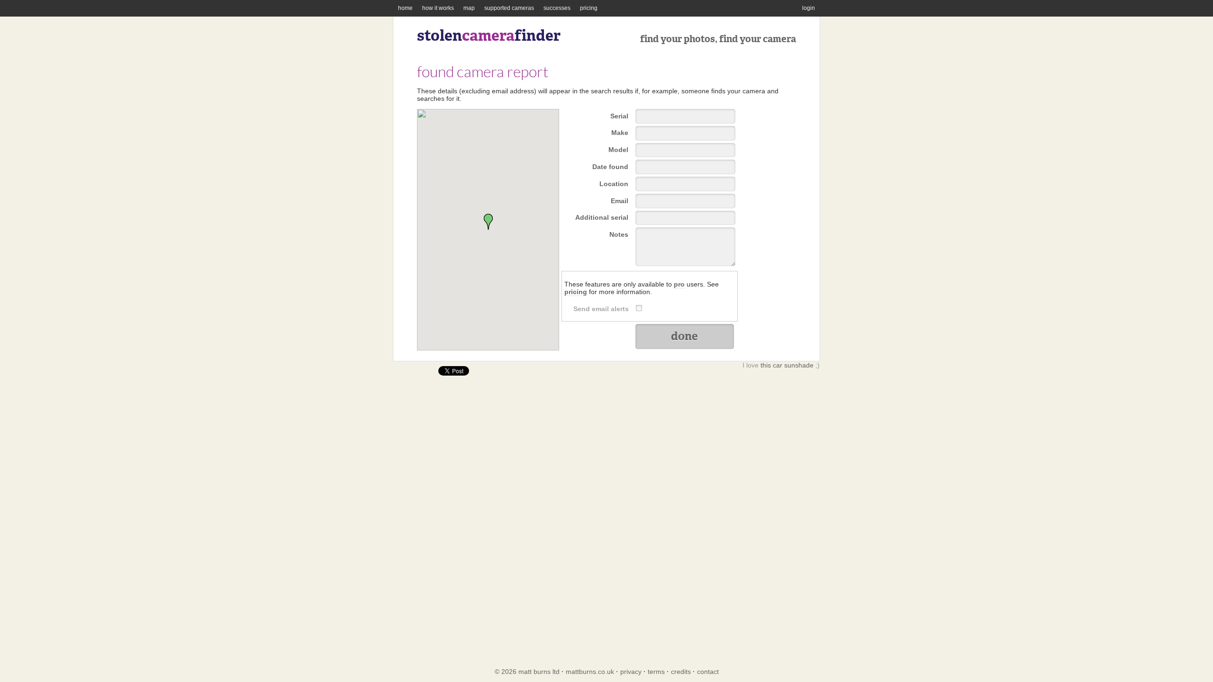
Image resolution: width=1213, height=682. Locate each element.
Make (619, 132)
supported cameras (509, 8)
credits (681, 671)
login (808, 8)
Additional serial (601, 217)
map (469, 8)
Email (619, 201)
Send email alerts (601, 309)
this (765, 365)
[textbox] (685, 184)
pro (679, 284)
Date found (610, 166)
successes (556, 8)
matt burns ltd (539, 671)
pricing (588, 8)
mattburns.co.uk (590, 671)
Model (618, 149)
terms (656, 671)
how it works (438, 8)
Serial (619, 116)
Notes (618, 234)
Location (613, 184)
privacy (631, 671)
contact (708, 671)
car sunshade (793, 365)
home (405, 8)
